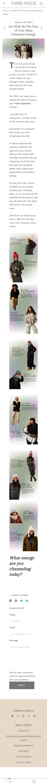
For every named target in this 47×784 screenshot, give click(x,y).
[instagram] (18, 716)
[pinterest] (23, 716)
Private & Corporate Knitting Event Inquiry (23, 738)
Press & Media (23, 762)
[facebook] (12, 716)
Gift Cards (23, 751)
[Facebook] (10, 600)
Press (5, 10)
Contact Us (23, 730)
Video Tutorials (23, 756)
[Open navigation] (6, 3)
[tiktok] (29, 716)
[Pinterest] (16, 600)
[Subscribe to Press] (27, 600)
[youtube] (34, 716)
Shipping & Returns (23, 745)
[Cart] (41, 3)
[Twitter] (21, 600)
